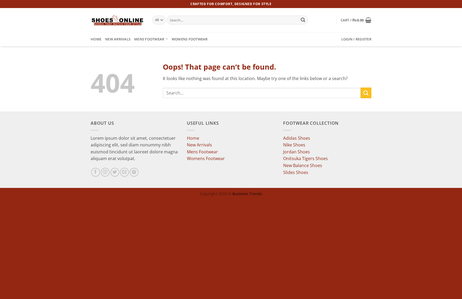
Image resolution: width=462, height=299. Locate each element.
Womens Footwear (190, 39)
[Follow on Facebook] (95, 172)
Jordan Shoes (296, 152)
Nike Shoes (294, 145)
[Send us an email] (124, 172)
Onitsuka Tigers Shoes (305, 158)
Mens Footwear (149, 39)
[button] (356, 20)
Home (96, 39)
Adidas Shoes (296, 138)
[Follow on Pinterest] (134, 172)
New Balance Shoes (302, 165)
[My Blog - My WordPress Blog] (117, 20)
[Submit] (303, 20)
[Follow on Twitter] (114, 172)
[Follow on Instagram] (105, 172)
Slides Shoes (295, 172)
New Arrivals (117, 39)
